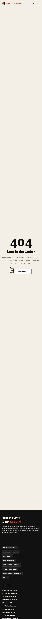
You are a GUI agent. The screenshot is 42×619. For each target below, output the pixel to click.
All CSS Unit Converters (9, 590)
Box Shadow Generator (9, 596)
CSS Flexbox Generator (9, 606)
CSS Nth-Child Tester (8, 615)
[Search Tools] (34, 3)
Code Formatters (10, 569)
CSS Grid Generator (8, 609)
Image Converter (10, 548)
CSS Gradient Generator (9, 593)
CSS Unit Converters (11, 565)
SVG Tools (7, 556)
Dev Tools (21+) (8, 560)
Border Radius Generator (9, 600)
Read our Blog (23, 271)
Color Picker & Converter (9, 603)
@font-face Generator (12, 573)
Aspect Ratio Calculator (9, 612)
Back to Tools (12, 270)
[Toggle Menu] (38, 3)
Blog (5, 578)
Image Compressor (10, 552)
